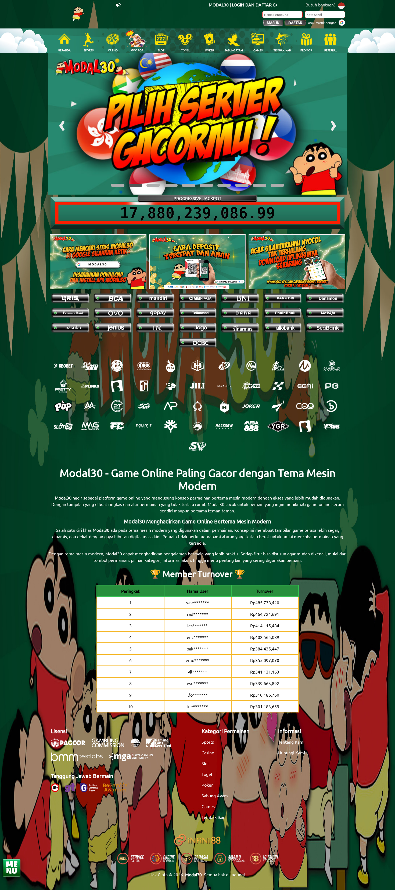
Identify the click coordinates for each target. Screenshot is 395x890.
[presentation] (61, 124)
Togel (207, 774)
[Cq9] (305, 406)
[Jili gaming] (197, 386)
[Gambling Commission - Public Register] (111, 745)
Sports (208, 741)
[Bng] (332, 406)
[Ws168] (332, 426)
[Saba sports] (117, 365)
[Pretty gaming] (63, 386)
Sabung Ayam (215, 795)
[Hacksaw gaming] (224, 426)
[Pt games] (117, 406)
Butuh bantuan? (320, 4)
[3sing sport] (144, 365)
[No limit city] (144, 426)
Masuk (273, 22)
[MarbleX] (278, 386)
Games (208, 806)
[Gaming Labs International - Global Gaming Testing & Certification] (161, 745)
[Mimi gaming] (90, 426)
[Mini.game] (90, 386)
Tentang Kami (291, 741)
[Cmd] (90, 365)
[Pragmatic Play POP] (63, 406)
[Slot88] (63, 426)
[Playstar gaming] (278, 406)
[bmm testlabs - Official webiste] (79, 759)
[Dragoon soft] (197, 426)
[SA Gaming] (224, 386)
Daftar (295, 22)
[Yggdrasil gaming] (170, 426)
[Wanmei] (251, 365)
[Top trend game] (144, 386)
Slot (205, 763)
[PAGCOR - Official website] (71, 745)
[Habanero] (224, 406)
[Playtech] (224, 365)
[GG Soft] (197, 365)
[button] (118, 185)
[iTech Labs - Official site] (138, 745)
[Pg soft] (332, 386)
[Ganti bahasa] (341, 5)
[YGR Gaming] (278, 426)
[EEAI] (305, 386)
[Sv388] (197, 446)
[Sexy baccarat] (278, 365)
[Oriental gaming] (251, 386)
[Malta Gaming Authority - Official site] (133, 759)
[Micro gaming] (305, 365)
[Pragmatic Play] (170, 365)
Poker (207, 784)
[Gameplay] (332, 365)
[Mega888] (251, 426)
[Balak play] (305, 426)
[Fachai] (117, 426)
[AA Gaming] (90, 406)
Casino (208, 752)
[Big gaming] (117, 386)
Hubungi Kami (291, 752)
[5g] (144, 406)
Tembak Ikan (213, 817)
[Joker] (251, 406)
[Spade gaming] (197, 406)
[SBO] (63, 365)
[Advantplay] (170, 406)
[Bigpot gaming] (170, 386)
